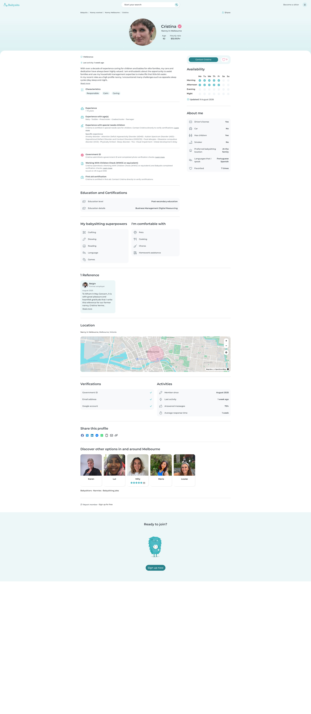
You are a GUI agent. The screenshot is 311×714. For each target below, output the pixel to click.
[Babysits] (11, 5)
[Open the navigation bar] (304, 4)
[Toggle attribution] (227, 369)
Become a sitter (291, 5)
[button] (97, 296)
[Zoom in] (226, 340)
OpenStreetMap (220, 369)
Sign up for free (106, 504)
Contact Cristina (203, 59)
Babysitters (86, 490)
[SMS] (107, 435)
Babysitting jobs (111, 490)
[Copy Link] (116, 435)
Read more (85, 83)
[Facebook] (82, 435)
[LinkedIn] (92, 435)
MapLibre (209, 369)
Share (227, 12)
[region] (155, 354)
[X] (87, 435)
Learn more (160, 157)
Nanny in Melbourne (171, 31)
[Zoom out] (226, 345)
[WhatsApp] (102, 435)
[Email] (111, 435)
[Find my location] (226, 352)
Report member (90, 505)
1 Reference (88, 57)
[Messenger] (97, 435)
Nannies (97, 490)
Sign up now (155, 567)
